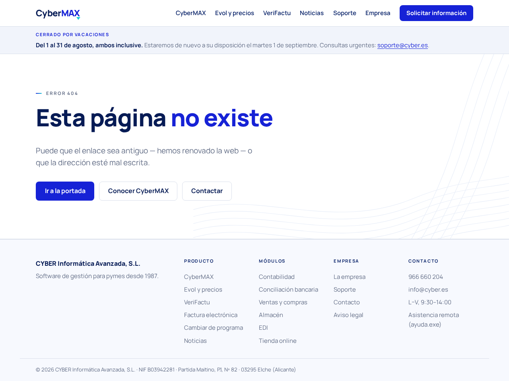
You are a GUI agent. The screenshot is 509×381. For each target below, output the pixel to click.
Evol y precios (234, 13)
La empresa (349, 277)
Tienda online (278, 341)
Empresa (377, 13)
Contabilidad (277, 277)
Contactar (207, 190)
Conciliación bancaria (288, 289)
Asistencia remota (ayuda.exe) (433, 320)
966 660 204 (425, 277)
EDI (263, 327)
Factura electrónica (210, 315)
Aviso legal (348, 315)
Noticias (312, 13)
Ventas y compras (283, 302)
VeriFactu (277, 13)
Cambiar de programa (213, 327)
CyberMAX (191, 13)
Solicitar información (436, 13)
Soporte (344, 13)
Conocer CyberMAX (138, 190)
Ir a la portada (65, 190)
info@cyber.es (428, 289)
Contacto (347, 302)
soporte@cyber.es (402, 45)
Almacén (271, 315)
